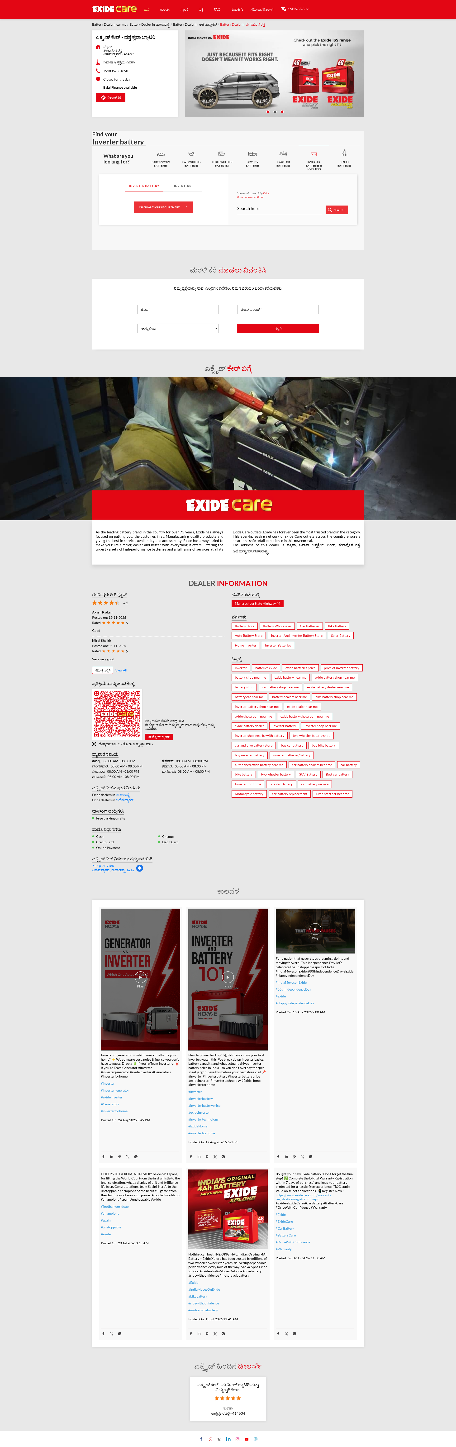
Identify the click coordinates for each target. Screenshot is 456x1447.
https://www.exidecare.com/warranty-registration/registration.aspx (304, 1197)
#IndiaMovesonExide (291, 982)
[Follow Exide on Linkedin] (228, 1439)
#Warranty (284, 1249)
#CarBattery (285, 1228)
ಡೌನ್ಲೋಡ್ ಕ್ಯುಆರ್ (159, 737)
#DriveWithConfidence (293, 1242)
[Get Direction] (139, 871)
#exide (106, 1234)
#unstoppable (111, 1227)
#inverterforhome (114, 1111)
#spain (106, 1220)
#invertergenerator (115, 1090)
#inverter (108, 1083)
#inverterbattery (200, 1099)
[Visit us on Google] (210, 1439)
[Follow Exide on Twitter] (219, 1439)
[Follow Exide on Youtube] (246, 1439)
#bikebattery (197, 1296)
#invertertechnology (203, 1119)
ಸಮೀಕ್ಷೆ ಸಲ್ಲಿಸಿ (102, 670)
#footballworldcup (115, 1206)
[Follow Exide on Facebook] (201, 1439)
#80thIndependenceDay (293, 989)
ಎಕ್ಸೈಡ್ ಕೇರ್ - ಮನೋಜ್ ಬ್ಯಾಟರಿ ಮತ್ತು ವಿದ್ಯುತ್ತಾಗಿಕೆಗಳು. (228, 1387)
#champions (110, 1213)
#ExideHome (197, 1126)
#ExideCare (284, 1221)
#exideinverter (112, 1097)
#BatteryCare (286, 1235)
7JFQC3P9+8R (103, 866)
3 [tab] (281, 111)
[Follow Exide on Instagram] (237, 1439)
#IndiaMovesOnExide (204, 1289)
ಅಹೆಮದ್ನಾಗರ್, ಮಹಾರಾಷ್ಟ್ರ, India (113, 870)
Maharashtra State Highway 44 (257, 603)
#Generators (110, 1104)
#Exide (281, 996)
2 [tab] (274, 111)
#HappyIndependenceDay (295, 1003)
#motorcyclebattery (203, 1310)
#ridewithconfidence (203, 1303)
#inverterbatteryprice (204, 1105)
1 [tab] (267, 111)
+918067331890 (115, 71)
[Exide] (114, 9)
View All (121, 670)
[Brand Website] (255, 1439)
